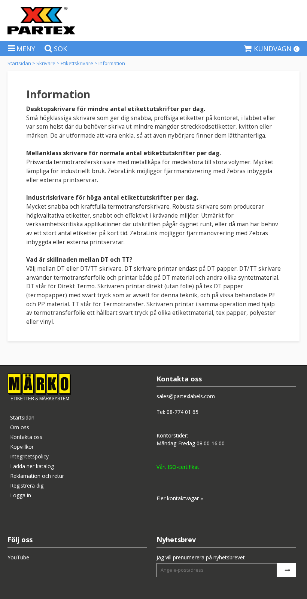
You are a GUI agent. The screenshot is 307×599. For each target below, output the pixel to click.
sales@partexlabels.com (185, 396)
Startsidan (19, 63)
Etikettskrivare (77, 63)
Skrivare (45, 63)
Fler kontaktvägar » (179, 498)
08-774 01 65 (182, 411)
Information (111, 63)
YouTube (18, 557)
